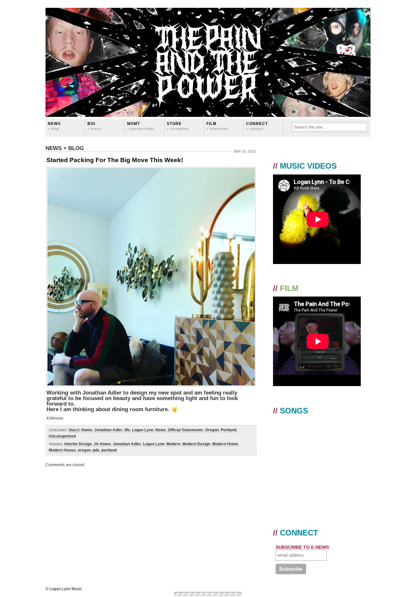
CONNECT (257, 125)
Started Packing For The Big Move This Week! (114, 160)
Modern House (62, 450)
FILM (217, 125)
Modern (173, 444)
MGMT (140, 125)
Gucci (74, 430)
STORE (178, 125)
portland (109, 450)
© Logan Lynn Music (64, 589)
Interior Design (78, 444)
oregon (84, 450)
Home (86, 430)
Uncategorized (62, 436)
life (127, 430)
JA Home (102, 444)
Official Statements (185, 430)
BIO (94, 125)
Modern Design (196, 444)
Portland (228, 430)
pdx (96, 450)
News (54, 125)
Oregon (212, 430)
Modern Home (225, 444)
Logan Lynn (142, 430)
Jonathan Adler (108, 430)
